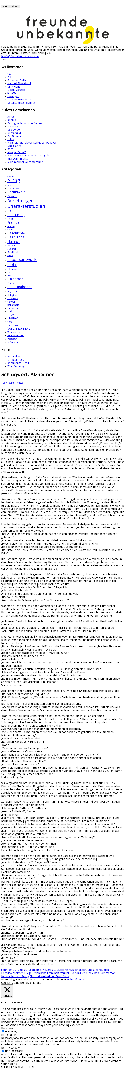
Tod (9, 311)
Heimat (13, 242)
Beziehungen (20, 201)
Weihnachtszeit (15, 335)
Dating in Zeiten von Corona (24, 123)
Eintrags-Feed (15, 359)
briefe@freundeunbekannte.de (20, 56)
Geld (10, 229)
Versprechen (14, 332)
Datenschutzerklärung (21, 102)
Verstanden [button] (46, 979)
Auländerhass (13, 188)
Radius (11, 120)
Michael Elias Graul (19, 83)
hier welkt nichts (17, 158)
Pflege (28, 973)
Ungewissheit (12, 325)
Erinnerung (16, 215)
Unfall (10, 322)
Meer (9, 276)
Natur (11, 283)
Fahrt (10, 218)
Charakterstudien (26, 206)
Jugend (11, 248)
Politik (12, 291)
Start (10, 73)
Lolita (10, 139)
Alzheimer (16, 973)
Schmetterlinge (13, 299)
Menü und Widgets (10, 6)
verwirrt (76, 973)
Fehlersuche (12, 383)
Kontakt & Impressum (20, 99)
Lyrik (10, 272)
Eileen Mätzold (16, 90)
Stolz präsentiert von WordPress (49, 976)
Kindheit (12, 252)
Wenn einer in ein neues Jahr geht (28, 155)
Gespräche (15, 237)
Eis (9, 211)
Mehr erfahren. (76, 979)
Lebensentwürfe (22, 259)
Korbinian (64, 970)
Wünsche (13, 342)
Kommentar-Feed (18, 363)
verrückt (65, 973)
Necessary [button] (7, 1028)
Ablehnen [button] (60, 979)
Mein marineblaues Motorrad (25, 162)
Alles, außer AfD (16, 152)
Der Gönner (14, 136)
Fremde (13, 222)
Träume (12, 318)
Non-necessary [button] (10, 1047)
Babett (11, 149)
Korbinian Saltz (16, 80)
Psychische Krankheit (46, 973)
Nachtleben (15, 279)
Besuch (12, 196)
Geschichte (16, 233)
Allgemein (11, 176)
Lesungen (13, 96)
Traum (10, 314)
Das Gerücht (14, 129)
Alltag (13, 180)
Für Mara (12, 126)
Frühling (11, 226)
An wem (12, 116)
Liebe (12, 264)
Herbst (11, 245)
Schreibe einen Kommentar (98, 973)
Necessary (11, 1031)
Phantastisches (19, 287)
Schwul (11, 301)
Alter (9, 185)
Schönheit (13, 305)
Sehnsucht (12, 308)
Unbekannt (14, 146)
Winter (12, 339)
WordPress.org (15, 366)
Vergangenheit (18, 329)
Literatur (12, 269)
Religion (12, 295)
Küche (10, 255)
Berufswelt (16, 192)
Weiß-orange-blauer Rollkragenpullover (31, 142)
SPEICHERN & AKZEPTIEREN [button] (17, 1067)
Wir (9, 77)
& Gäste (12, 93)
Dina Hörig (13, 86)
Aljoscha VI (14, 133)
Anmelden (13, 356)
